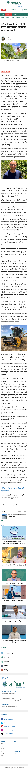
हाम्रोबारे (2, 753)
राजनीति (15, 14)
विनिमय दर (3, 746)
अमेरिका (2, 17)
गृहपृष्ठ (2, 744)
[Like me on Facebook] (3, 40)
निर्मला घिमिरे (9, 38)
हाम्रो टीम (15, 754)
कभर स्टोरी (8, 14)
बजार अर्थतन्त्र (22, 14)
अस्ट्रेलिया (8, 17)
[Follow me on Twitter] (5, 39)
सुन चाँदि (2, 751)
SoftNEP (15, 769)
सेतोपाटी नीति (3, 756)
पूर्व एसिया (18, 17)
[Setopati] (14, 684)
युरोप (13, 17)
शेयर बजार (3, 749)
